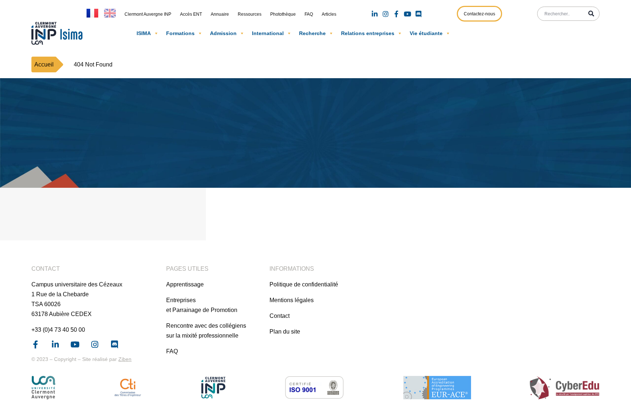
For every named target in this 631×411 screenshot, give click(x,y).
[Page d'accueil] (58, 33)
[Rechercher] (591, 14)
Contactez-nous (479, 13)
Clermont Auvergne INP (148, 14)
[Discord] (418, 14)
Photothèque (283, 14)
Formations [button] (180, 33)
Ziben (124, 359)
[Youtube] (407, 14)
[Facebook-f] (396, 14)
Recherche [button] (312, 33)
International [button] (268, 33)
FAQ (309, 14)
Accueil (44, 64)
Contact (279, 316)
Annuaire (220, 14)
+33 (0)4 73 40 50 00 (58, 330)
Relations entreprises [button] (367, 33)
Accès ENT (191, 14)
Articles (329, 14)
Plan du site (284, 331)
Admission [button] (223, 33)
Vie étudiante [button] (426, 33)
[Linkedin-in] (374, 14)
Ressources (249, 14)
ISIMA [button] (144, 33)
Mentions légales (291, 300)
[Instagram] (385, 14)
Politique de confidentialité (303, 284)
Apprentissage (185, 284)
